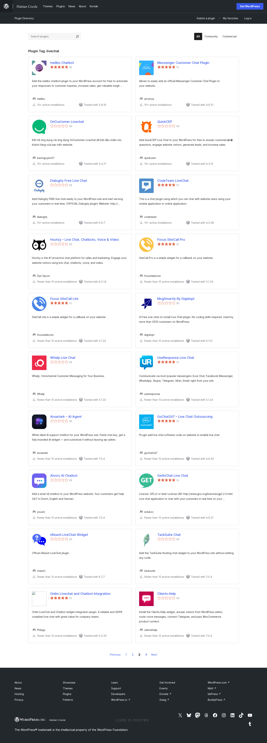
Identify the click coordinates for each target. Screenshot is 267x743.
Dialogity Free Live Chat (68, 180)
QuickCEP (164, 122)
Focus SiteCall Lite (64, 299)
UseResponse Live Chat (175, 358)
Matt (212, 688)
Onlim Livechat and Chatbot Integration (80, 594)
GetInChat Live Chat (172, 475)
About (18, 682)
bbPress (214, 693)
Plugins (67, 693)
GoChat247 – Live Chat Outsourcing (185, 416)
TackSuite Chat (169, 535)
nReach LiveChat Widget (69, 535)
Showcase (69, 682)
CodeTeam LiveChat (173, 180)
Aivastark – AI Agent (66, 416)
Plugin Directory (24, 18)
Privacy (19, 699)
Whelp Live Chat (62, 358)
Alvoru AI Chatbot (64, 475)
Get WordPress (250, 6)
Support (116, 688)
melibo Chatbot (62, 63)
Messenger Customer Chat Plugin (183, 63)
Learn (114, 682)
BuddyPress (216, 699)
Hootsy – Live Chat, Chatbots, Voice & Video (84, 239)
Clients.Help (166, 594)
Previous (115, 654)
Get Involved (167, 682)
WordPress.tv (120, 699)
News (18, 688)
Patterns (68, 699)
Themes (68, 688)
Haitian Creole (57, 720)
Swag (164, 699)
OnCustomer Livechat (67, 122)
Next (154, 654)
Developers (118, 693)
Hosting (19, 693)
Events (163, 688)
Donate (165, 693)
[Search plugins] (77, 36)
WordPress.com (219, 682)
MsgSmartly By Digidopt (176, 299)
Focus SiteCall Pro (171, 239)
